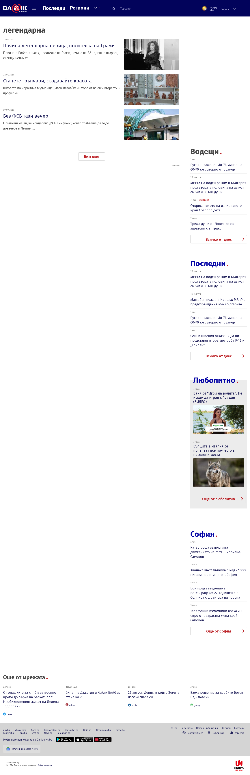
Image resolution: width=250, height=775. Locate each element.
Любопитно (214, 380)
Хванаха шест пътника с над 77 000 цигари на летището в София (218, 572)
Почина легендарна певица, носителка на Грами (59, 45)
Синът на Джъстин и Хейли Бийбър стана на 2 (93, 694)
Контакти (226, 727)
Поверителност (195, 732)
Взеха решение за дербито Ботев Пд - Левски (216, 694)
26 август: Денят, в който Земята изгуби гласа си (153, 694)
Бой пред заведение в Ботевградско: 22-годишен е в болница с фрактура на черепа (215, 593)
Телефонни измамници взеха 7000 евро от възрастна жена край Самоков (217, 615)
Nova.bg (48, 732)
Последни (54, 8)
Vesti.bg (35, 732)
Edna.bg (23, 732)
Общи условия (45, 765)
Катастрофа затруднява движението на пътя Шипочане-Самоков (216, 552)
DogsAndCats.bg (52, 729)
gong (197, 705)
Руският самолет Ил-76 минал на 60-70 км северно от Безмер (216, 167)
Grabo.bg (120, 729)
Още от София (218, 631)
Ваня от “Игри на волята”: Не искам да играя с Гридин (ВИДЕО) (217, 397)
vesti (134, 705)
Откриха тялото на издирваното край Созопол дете (216, 208)
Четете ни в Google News (25, 748)
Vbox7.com (20, 729)
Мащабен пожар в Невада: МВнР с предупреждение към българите (217, 301)
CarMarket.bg (71, 729)
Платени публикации (207, 727)
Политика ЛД (218, 732)
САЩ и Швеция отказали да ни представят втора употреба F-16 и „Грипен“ (217, 340)
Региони (79, 8)
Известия (239, 732)
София (202, 534)
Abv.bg (6, 729)
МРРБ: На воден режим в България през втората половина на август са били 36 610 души (218, 187)
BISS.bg (87, 729)
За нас (174, 727)
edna (72, 705)
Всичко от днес (219, 239)
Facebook (239, 727)
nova (9, 714)
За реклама (187, 727)
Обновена (204, 199)
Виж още (91, 156)
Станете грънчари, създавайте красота (47, 81)
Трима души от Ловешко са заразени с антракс (212, 226)
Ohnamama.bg (103, 729)
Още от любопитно (218, 499)
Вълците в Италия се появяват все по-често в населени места (214, 450)
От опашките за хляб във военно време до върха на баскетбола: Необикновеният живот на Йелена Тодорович (31, 699)
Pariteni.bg (8, 732)
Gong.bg (35, 729)
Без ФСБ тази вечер (25, 116)
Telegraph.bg (63, 732)
